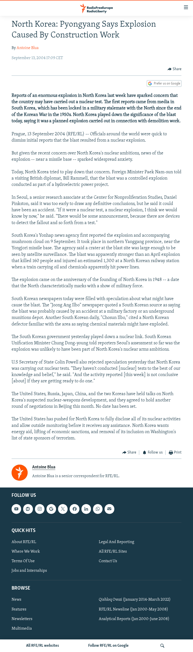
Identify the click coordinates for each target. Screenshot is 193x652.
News (16, 600)
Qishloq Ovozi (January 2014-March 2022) (135, 600)
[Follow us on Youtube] (16, 509)
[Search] (162, 645)
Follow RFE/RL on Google (108, 646)
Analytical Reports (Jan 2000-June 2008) (134, 619)
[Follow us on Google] (51, 509)
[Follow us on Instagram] (39, 509)
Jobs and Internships (29, 571)
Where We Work (26, 552)
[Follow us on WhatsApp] (98, 509)
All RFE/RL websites (42, 646)
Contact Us (108, 561)
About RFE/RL (24, 542)
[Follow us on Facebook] (74, 509)
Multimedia (22, 629)
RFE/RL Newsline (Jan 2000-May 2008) (133, 609)
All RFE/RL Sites (113, 552)
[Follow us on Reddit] (28, 509)
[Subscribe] (109, 509)
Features (19, 609)
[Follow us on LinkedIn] (86, 509)
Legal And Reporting (116, 542)
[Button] (175, 69)
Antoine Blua (28, 48)
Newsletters (22, 619)
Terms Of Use (23, 561)
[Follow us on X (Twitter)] (63, 509)
